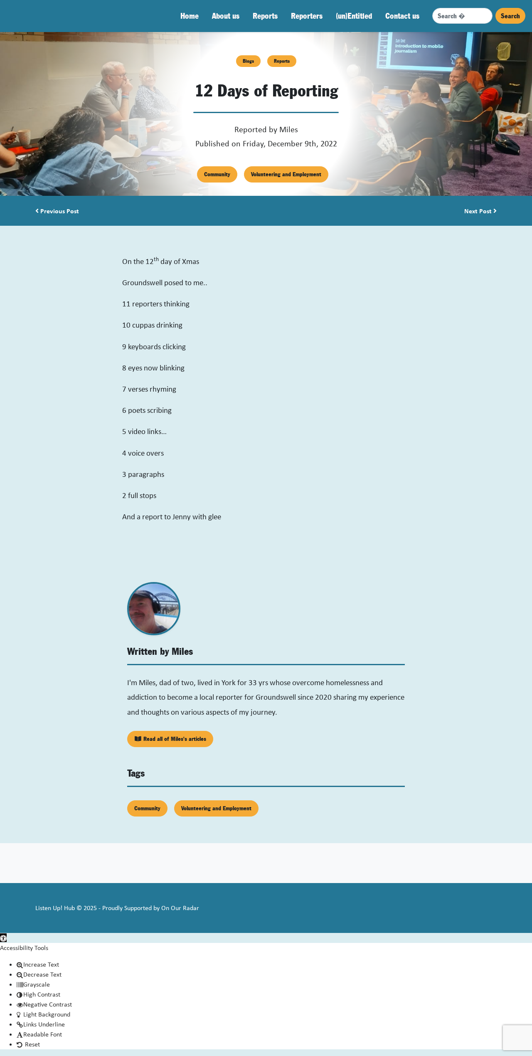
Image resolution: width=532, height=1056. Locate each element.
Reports (265, 16)
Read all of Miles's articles (174, 739)
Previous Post (59, 210)
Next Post (478, 210)
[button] (3, 937)
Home (189, 16)
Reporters (307, 16)
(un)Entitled (354, 16)
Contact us (402, 16)
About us (225, 16)
